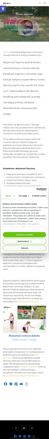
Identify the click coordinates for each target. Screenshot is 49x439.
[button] (3, 9)
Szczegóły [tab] (23, 196)
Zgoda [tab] (8, 196)
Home (6, 52)
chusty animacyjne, (29, 367)
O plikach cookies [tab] (39, 196)
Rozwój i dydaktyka (24, 14)
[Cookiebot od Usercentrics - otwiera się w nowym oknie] (36, 189)
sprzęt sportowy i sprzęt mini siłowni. (21, 376)
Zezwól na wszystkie (24, 235)
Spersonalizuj (23, 241)
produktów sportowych (28, 301)
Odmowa (24, 248)
